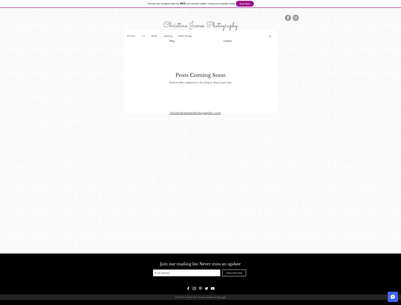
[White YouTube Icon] (212, 288)
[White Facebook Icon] (188, 288)
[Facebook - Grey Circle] (288, 18)
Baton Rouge (185, 36)
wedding (168, 36)
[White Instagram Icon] (194, 288)
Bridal (154, 36)
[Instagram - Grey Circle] (296, 18)
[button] (270, 36)
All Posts (131, 36)
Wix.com (222, 297)
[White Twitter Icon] (206, 288)
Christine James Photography (200, 25)
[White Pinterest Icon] (200, 288)
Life (143, 36)
